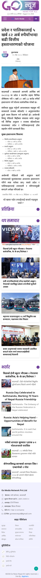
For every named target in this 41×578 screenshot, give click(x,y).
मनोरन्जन (18, 536)
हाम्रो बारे (9, 565)
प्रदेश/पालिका (19, 539)
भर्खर (5, 367)
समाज (31, 529)
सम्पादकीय (18, 529)
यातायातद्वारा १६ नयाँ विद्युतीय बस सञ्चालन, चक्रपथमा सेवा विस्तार (19, 318)
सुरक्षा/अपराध (19, 532)
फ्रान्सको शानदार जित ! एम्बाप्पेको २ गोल (21, 465)
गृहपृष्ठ (3, 525)
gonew (14, 52)
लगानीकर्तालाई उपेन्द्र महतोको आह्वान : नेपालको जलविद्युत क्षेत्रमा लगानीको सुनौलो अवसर (20, 284)
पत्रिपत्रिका (32, 536)
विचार (17, 525)
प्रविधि (31, 539)
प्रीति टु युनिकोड (11, 552)
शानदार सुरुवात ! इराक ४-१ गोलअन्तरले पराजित (20, 444)
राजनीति (31, 525)
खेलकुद (3, 539)
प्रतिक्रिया (7, 209)
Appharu (25, 576)
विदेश (3, 532)
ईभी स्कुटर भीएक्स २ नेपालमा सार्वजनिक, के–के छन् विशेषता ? (17, 250)
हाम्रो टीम (9, 561)
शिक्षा (30, 532)
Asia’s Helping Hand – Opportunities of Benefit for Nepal (20, 421)
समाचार (3, 529)
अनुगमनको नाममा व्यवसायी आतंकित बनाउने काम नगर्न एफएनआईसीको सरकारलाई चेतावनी (20, 352)
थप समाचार (10, 221)
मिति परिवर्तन (10, 556)
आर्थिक (3, 536)
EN (36, 18)
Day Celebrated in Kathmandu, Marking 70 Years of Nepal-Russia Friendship (20, 396)
